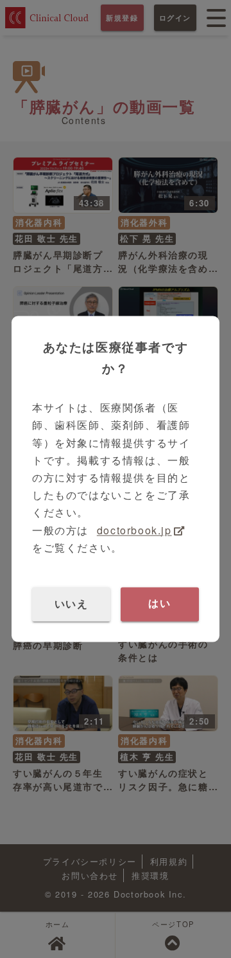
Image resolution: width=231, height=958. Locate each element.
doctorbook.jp (134, 530)
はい (159, 604)
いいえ (72, 604)
